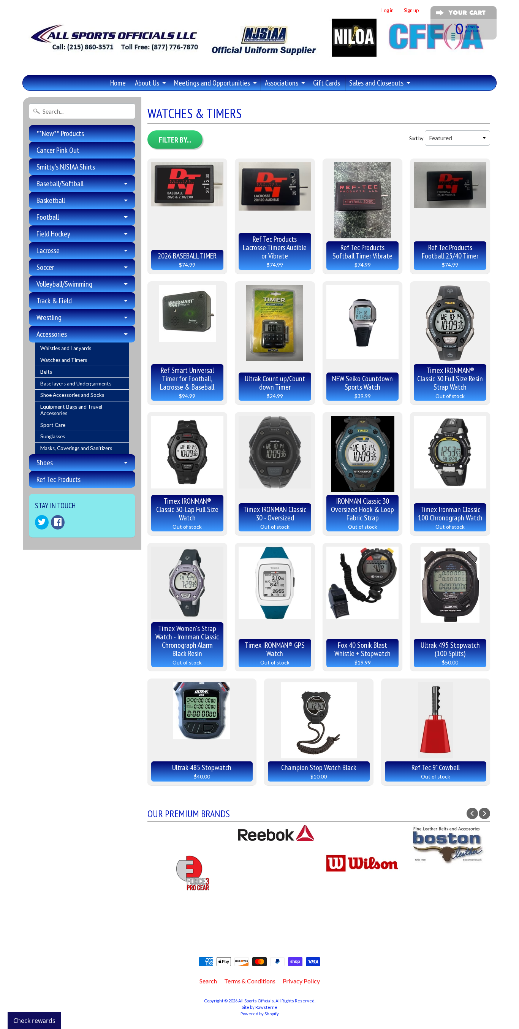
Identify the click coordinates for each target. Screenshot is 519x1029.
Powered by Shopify (260, 1013)
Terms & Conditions (249, 981)
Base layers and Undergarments (75, 384)
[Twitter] (42, 522)
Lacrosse (48, 250)
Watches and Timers (63, 360)
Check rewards (34, 1020)
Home (118, 83)
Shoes (44, 463)
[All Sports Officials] (255, 58)
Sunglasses (52, 436)
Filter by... (175, 140)
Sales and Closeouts (376, 83)
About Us (147, 83)
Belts (46, 372)
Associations (281, 83)
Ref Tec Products (58, 479)
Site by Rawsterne (259, 1007)
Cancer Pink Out (57, 150)
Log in (387, 10)
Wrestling (49, 317)
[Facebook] (58, 522)
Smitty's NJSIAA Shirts (65, 167)
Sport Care (52, 425)
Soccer (45, 267)
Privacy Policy (301, 981)
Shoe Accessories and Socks (72, 395)
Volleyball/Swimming (64, 284)
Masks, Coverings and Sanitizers (76, 448)
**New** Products (60, 133)
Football (47, 217)
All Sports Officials (256, 1000)
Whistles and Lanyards (65, 348)
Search (208, 981)
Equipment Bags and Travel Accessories (71, 410)
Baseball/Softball (60, 184)
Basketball (50, 200)
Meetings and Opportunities (212, 83)
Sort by (416, 138)
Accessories (51, 334)
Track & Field (54, 301)
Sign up (411, 10)
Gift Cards (326, 83)
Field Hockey (53, 234)
